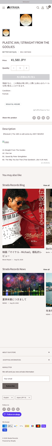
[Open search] (38, 7)
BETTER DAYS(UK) (9, 52)
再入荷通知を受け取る (26, 77)
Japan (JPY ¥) (21, 397)
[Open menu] (3, 8)
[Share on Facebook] (34, 117)
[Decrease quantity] (13, 68)
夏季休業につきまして (14, 299)
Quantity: (6, 68)
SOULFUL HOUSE (13, 104)
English (6, 397)
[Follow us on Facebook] (4, 409)
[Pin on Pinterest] (38, 117)
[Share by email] (48, 117)
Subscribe (10, 386)
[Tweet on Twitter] (43, 117)
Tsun (48, 110)
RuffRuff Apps (39, 110)
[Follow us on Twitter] (8, 409)
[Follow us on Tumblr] (18, 409)
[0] (47, 7)
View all (46, 185)
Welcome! (26, 2)
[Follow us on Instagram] (13, 409)
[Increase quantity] (26, 68)
